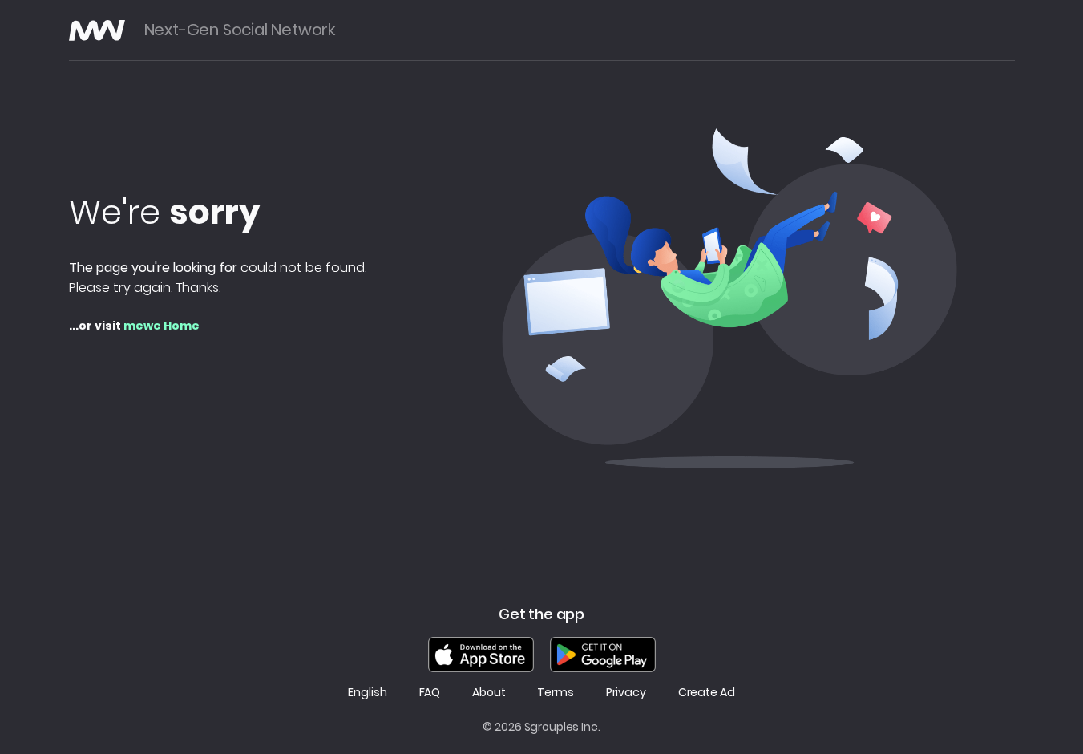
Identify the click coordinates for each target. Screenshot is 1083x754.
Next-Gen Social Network (239, 30)
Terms (555, 692)
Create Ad (706, 692)
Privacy (626, 692)
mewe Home (161, 326)
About (488, 692)
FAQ (430, 692)
